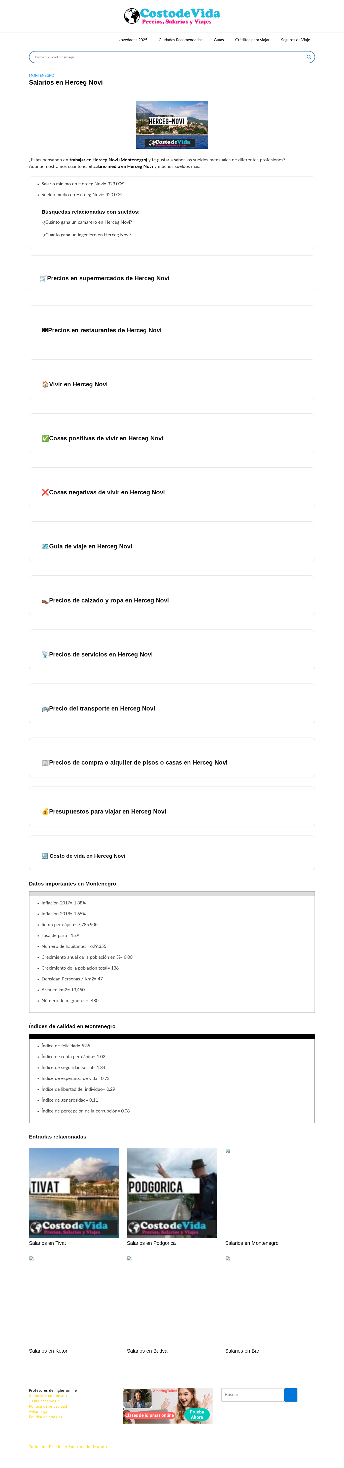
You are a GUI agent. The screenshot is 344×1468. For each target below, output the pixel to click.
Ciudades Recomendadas (180, 40)
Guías (219, 40)
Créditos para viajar (252, 40)
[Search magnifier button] (309, 57)
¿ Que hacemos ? (44, 1401)
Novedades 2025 (132, 40)
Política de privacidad (48, 1406)
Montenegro (41, 76)
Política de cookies (45, 1417)
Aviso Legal (38, 1412)
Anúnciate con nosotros (50, 1396)
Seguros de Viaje (295, 40)
